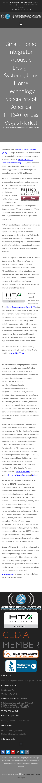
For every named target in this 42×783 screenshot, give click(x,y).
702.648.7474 (15, 2)
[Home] (3, 127)
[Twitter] (8, 752)
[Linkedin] (22, 752)
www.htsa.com (8, 574)
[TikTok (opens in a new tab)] (30, 10)
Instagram (24, 475)
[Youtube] (13, 752)
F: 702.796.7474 (8, 690)
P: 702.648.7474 (8, 685)
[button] (21, 24)
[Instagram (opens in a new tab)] (18, 10)
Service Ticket (27, 2)
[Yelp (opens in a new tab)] (27, 10)
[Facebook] (3, 752)
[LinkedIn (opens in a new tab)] (21, 10)
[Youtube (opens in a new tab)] (24, 10)
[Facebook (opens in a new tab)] (15, 10)
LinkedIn (35, 475)
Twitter (16, 475)
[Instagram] (18, 752)
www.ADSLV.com (17, 353)
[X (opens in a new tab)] (12, 10)
